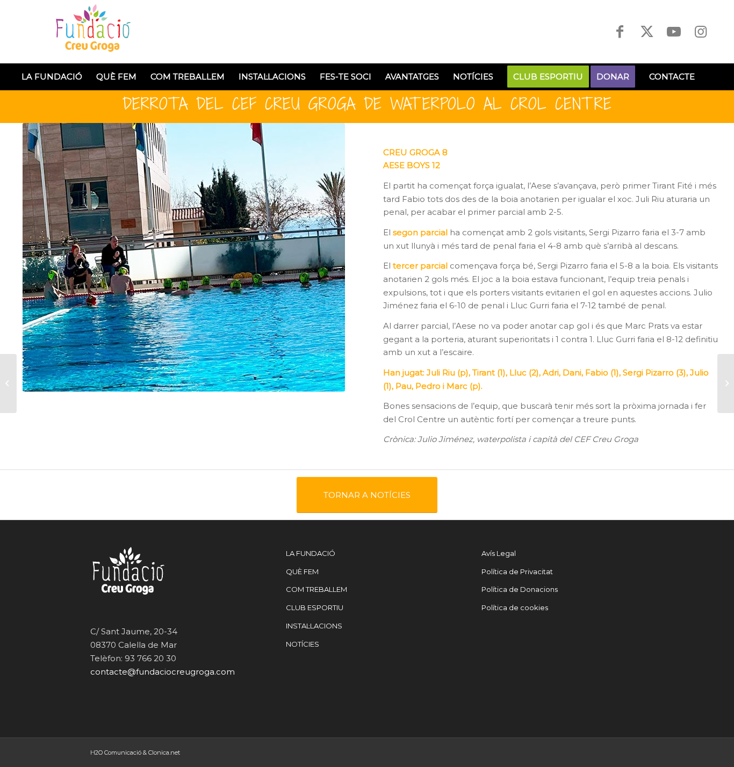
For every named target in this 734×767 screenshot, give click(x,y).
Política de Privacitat (517, 571)
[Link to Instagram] (701, 32)
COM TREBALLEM (316, 589)
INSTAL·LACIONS (314, 625)
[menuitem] (52, 76)
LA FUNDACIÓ (310, 553)
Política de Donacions (519, 589)
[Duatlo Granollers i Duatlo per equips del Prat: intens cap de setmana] (8, 383)
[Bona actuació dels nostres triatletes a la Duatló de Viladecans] (725, 383)
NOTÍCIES (302, 644)
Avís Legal (498, 553)
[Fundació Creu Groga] (95, 31)
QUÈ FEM (302, 571)
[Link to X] (647, 32)
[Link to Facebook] (620, 32)
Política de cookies (514, 607)
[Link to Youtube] (674, 32)
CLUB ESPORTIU (314, 607)
